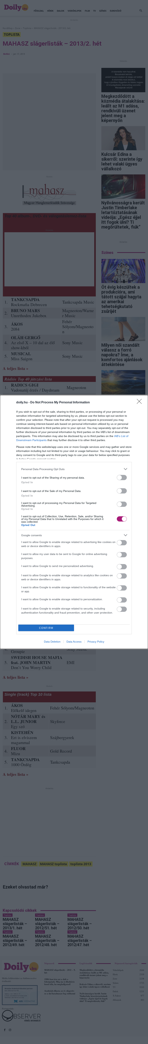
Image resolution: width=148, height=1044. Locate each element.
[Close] (140, 402)
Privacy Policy (95, 641)
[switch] (122, 477)
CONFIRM (46, 628)
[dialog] (74, 522)
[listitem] (74, 469)
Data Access (74, 641)
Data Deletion (52, 641)
